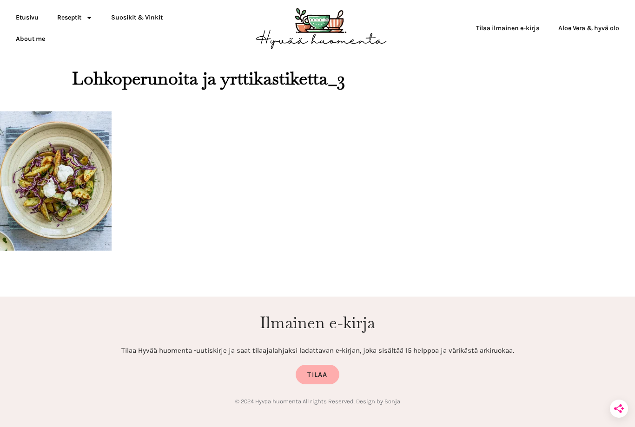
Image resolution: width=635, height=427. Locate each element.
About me (30, 39)
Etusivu (27, 17)
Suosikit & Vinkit (137, 17)
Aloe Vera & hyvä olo (588, 28)
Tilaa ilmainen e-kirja (508, 28)
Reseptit (69, 17)
